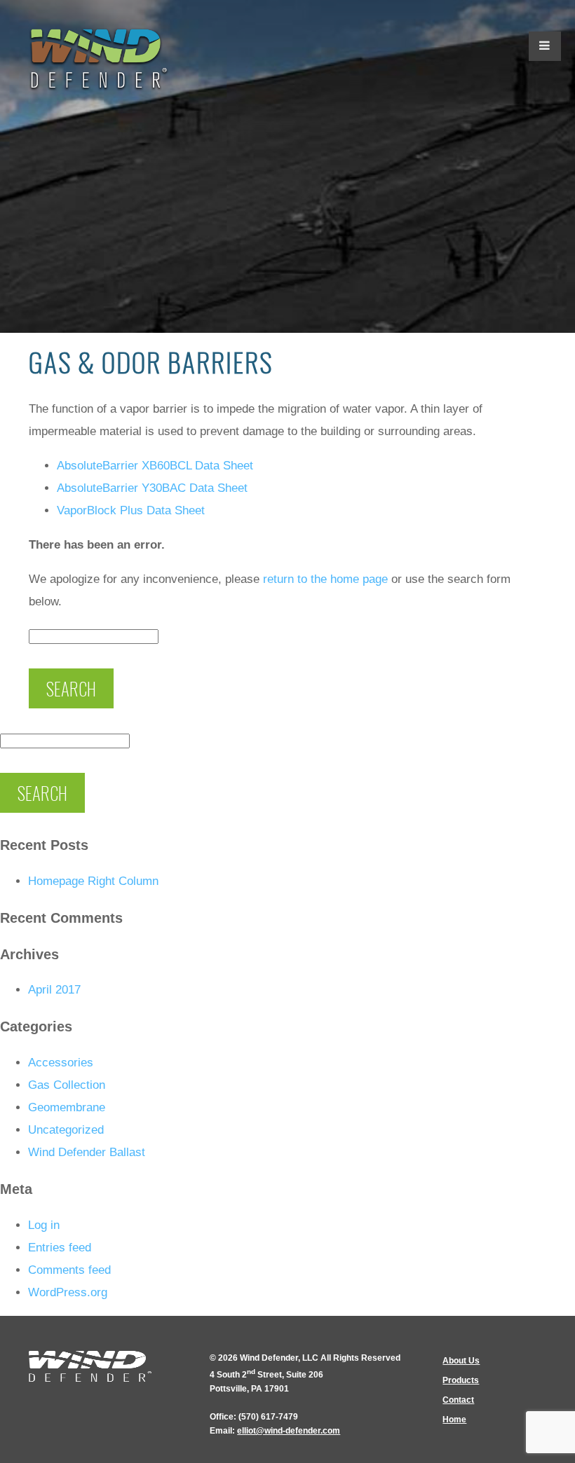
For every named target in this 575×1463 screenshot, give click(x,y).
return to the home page (325, 579)
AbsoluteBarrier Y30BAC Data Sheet (152, 488)
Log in (44, 1225)
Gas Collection (66, 1085)
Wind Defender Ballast (86, 1152)
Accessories (60, 1062)
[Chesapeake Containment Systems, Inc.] (99, 59)
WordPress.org (67, 1292)
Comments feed (69, 1270)
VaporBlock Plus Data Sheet (131, 510)
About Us (461, 1361)
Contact (458, 1400)
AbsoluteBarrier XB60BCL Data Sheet (155, 465)
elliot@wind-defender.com (288, 1431)
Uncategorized (66, 1129)
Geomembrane (66, 1107)
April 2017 (54, 989)
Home (454, 1419)
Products (460, 1380)
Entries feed (59, 1247)
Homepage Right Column (93, 881)
